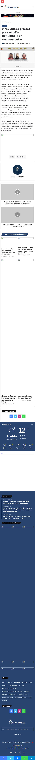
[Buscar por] (33, 7)
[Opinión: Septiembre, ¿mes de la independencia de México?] (17, 664)
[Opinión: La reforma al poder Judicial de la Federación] (17, 670)
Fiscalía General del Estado (9, 688)
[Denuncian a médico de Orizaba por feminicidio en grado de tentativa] (9, 242)
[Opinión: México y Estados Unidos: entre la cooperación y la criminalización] (28, 529)
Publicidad (17, 12)
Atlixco (9, 682)
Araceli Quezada (8, 43)
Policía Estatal (12, 694)
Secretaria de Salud (7, 697)
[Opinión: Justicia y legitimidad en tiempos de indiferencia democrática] (6, 664)
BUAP (30, 682)
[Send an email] (13, 43)
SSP (30, 697)
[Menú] (2, 7)
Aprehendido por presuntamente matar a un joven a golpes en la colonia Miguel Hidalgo (8, 398)
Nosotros (20, 748)
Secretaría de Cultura (20, 697)
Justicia (9, 22)
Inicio (4, 22)
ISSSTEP (4, 694)
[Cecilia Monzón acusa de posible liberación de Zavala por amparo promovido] (26, 241)
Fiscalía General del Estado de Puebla (12, 691)
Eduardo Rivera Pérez (14, 685)
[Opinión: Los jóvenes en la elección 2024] (6, 670)
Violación (21, 157)
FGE (12, 157)
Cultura (4, 685)
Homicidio (26, 691)
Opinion (26, 748)
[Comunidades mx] (17, 15)
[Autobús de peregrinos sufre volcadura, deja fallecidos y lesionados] (28, 670)
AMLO (3, 682)
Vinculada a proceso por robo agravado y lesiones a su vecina (25, 396)
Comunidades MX (17, 745)
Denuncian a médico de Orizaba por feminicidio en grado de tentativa (8, 251)
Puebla (21, 694)
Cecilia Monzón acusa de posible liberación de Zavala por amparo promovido (25, 250)
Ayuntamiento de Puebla (20, 682)
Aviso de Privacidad (11, 748)
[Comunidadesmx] (11, 6)
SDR (26, 694)
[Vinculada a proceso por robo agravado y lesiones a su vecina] (26, 326)
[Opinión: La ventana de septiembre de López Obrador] (28, 664)
